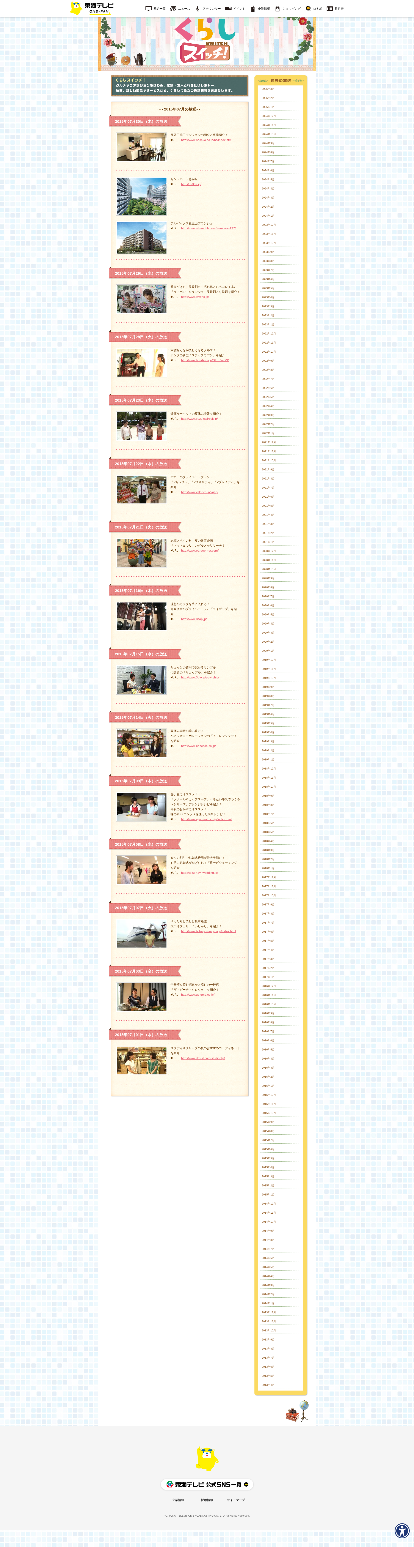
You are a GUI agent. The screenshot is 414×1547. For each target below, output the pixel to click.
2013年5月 (268, 1375)
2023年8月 (268, 261)
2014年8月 (268, 1239)
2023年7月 (268, 270)
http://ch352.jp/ (191, 184)
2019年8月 (268, 696)
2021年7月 (268, 487)
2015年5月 (268, 1158)
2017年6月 (268, 931)
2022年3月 (268, 415)
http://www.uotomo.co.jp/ (198, 994)
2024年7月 (268, 161)
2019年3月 (268, 741)
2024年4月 (268, 188)
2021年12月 (269, 442)
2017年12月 (269, 877)
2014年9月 (268, 1230)
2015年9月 (268, 1122)
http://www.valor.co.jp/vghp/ (199, 492)
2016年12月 (269, 986)
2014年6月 (268, 1258)
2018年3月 (268, 850)
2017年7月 (268, 922)
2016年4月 (268, 1058)
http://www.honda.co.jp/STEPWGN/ (205, 360)
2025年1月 (268, 107)
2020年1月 (268, 650)
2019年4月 (268, 732)
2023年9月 (268, 252)
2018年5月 (268, 832)
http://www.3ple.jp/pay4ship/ (200, 677)
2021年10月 (269, 460)
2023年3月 (268, 306)
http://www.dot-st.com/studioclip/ (203, 1058)
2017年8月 (268, 913)
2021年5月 (268, 505)
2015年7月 (268, 1140)
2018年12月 (269, 768)
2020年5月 (268, 614)
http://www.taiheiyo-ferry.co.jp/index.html (208, 931)
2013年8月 (268, 1348)
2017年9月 (268, 904)
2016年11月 (269, 995)
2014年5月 (268, 1267)
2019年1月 (268, 759)
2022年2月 (268, 424)
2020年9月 (268, 578)
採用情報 (207, 1499)
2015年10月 (269, 1113)
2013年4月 (268, 1384)
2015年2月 (268, 1185)
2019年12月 (269, 659)
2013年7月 (268, 1357)
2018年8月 (268, 804)
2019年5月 (268, 723)
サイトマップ (236, 1499)
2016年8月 (268, 1022)
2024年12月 (269, 116)
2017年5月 (268, 940)
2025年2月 (268, 97)
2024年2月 (268, 206)
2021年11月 (269, 451)
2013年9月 (268, 1339)
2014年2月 (268, 1294)
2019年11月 (269, 668)
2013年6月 (268, 1366)
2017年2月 (268, 968)
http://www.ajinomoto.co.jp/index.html (206, 819)
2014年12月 (269, 1203)
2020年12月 (269, 551)
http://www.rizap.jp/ (194, 619)
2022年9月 (268, 360)
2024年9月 (268, 143)
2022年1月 (268, 433)
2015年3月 (268, 1176)
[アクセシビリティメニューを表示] (402, 1530)
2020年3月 (268, 632)
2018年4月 (268, 841)
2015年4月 (268, 1167)
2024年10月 (269, 134)
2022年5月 (268, 397)
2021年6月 (268, 496)
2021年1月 (268, 542)
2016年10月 (269, 1004)
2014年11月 (269, 1212)
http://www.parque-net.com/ (200, 550)
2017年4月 (268, 949)
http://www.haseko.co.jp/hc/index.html (206, 140)
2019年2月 (268, 750)
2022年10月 (269, 351)
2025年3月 (268, 88)
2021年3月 (268, 523)
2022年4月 (268, 406)
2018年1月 (268, 868)
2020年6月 (268, 605)
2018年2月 (268, 859)
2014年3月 (268, 1285)
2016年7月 (268, 1031)
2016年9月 (268, 1013)
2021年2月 (268, 533)
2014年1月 (268, 1303)
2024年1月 (268, 215)
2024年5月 (268, 179)
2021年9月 (268, 469)
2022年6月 (268, 388)
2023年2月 (268, 315)
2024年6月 (268, 170)
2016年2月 (268, 1076)
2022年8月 (268, 369)
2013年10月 (269, 1330)
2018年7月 (268, 813)
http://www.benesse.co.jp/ (198, 745)
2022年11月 (269, 342)
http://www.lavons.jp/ (195, 296)
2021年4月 (268, 514)
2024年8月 (268, 152)
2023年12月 (269, 224)
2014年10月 (269, 1221)
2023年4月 (268, 297)
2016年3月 (268, 1067)
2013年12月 (269, 1312)
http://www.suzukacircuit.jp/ (199, 418)
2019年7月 (268, 705)
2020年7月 (268, 596)
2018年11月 (269, 777)
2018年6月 (268, 823)
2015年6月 (268, 1149)
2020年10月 (269, 569)
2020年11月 (269, 560)
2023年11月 (269, 233)
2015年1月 (268, 1194)
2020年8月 (268, 587)
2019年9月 (268, 687)
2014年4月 (268, 1276)
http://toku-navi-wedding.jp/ (199, 872)
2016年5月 (268, 1049)
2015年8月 (268, 1131)
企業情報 (178, 1499)
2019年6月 (268, 714)
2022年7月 (268, 378)
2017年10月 (269, 895)
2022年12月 (269, 333)
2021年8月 (268, 478)
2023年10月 (269, 242)
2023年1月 (268, 324)
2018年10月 (269, 786)
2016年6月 (268, 1040)
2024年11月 (269, 125)
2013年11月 (269, 1321)
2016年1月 (268, 1085)
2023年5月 (268, 288)
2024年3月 (268, 197)
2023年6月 (268, 279)
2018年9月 (268, 795)
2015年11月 (269, 1103)
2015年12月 (269, 1094)
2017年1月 (268, 977)
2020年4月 (268, 623)
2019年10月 (269, 678)
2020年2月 (268, 641)
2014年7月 (268, 1249)
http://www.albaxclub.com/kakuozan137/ (208, 228)
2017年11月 (269, 886)
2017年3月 (268, 958)
